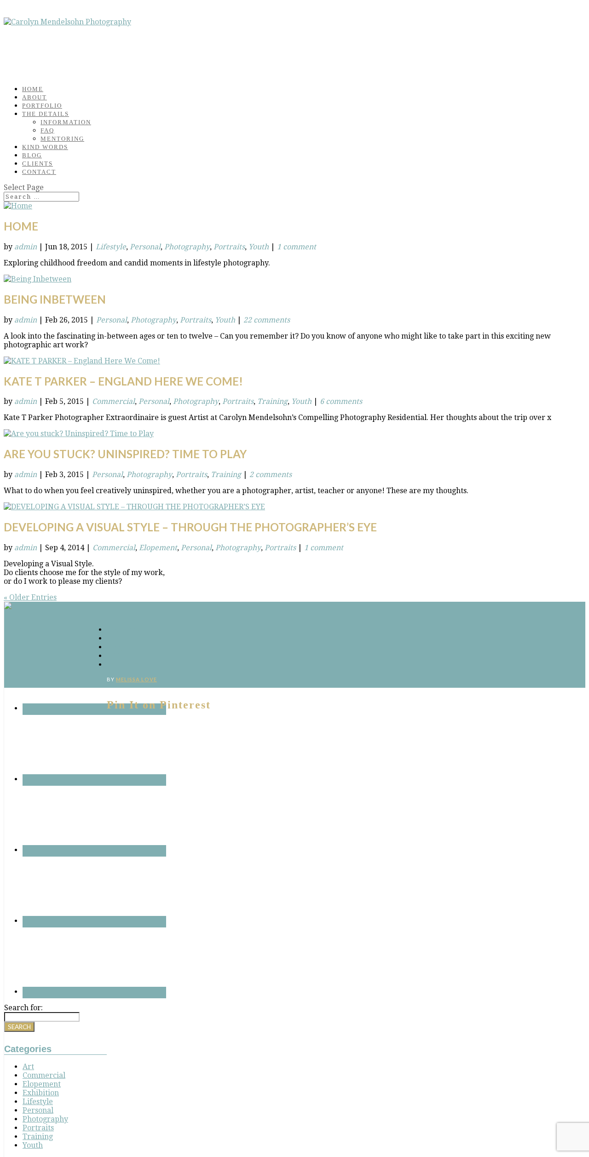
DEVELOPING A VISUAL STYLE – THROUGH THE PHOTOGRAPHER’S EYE (190, 527)
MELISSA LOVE (136, 679)
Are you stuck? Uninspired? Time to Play (125, 453)
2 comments (270, 474)
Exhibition (41, 1092)
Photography (187, 246)
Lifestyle (111, 246)
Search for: (23, 1007)
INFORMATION (65, 122)
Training (272, 401)
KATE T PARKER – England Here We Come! (123, 381)
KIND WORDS (45, 147)
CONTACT (39, 171)
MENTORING (62, 138)
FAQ (47, 130)
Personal (145, 246)
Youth (258, 246)
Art (28, 1066)
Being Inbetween (55, 299)
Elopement (158, 547)
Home (21, 226)
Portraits (229, 246)
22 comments (266, 320)
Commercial (113, 401)
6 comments (341, 401)
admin (25, 246)
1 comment (296, 246)
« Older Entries (30, 597)
